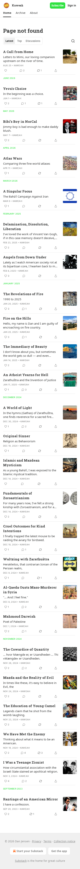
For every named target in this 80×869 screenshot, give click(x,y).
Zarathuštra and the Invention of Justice (29, 380)
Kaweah (18, 65)
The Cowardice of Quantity (26, 649)
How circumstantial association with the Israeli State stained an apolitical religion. (30, 769)
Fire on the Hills (17, 318)
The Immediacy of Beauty (25, 346)
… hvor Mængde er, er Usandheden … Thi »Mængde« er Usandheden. (30, 656)
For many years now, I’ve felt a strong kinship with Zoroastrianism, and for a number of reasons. (28, 505)
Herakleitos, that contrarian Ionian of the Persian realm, (30, 566)
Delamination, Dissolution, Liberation (26, 226)
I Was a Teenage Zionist (23, 762)
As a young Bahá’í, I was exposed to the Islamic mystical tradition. (29, 472)
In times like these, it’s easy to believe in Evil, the (30, 685)
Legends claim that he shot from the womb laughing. (27, 713)
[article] (40, 61)
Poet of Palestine (14, 621)
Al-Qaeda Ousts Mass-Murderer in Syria (30, 589)
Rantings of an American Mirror (30, 799)
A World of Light (17, 407)
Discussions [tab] (33, 41)
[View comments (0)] (23, 140)
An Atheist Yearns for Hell (25, 375)
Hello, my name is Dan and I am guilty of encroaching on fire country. (30, 325)
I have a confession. (16, 804)
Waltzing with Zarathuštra (26, 559)
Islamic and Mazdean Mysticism (21, 462)
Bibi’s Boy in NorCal (20, 121)
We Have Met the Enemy (24, 734)
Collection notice (64, 841)
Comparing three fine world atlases (26, 163)
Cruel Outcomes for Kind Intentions (24, 528)
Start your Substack (30, 851)
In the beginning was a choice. (23, 94)
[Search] (73, 41)
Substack (21, 861)
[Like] (5, 70)
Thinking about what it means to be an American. (29, 741)
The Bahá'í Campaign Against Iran (25, 196)
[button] (7, 13)
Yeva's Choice (14, 88)
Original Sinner (16, 436)
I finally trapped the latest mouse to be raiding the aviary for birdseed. (29, 538)
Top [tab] (19, 41)
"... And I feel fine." (15, 597)
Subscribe (57, 5)
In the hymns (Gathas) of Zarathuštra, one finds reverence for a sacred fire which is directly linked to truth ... (28, 415)
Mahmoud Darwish (19, 616)
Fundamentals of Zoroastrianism (17, 495)
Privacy (36, 841)
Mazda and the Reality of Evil (28, 677)
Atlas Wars (12, 158)
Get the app (59, 851)
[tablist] (23, 41)
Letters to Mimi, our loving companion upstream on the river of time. (29, 59)
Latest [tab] (9, 41)
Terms (47, 841)
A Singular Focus (17, 191)
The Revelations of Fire (23, 294)
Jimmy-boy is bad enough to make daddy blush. (30, 128)
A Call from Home (18, 51)
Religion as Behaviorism (19, 441)
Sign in (72, 5)
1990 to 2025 (12, 299)
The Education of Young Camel (29, 706)
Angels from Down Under (24, 257)
